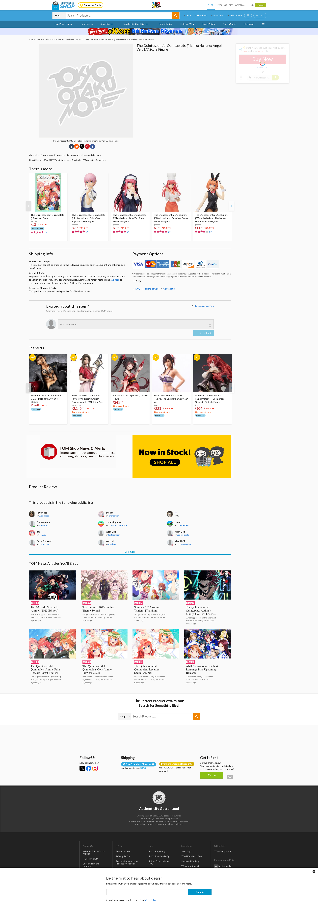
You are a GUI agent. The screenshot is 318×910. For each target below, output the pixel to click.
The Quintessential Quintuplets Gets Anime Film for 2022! (97, 669)
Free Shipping (165, 24)
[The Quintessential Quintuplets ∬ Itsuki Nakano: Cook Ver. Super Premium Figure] (171, 192)
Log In (251, 5)
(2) (169, 231)
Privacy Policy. (150, 900)
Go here (115, 279)
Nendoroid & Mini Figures (136, 24)
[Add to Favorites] (63, 176)
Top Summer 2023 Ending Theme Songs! (98, 608)
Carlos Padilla (183, 535)
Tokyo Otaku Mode (156, 5)
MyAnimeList (225, 865)
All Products (236, 15)
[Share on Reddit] (76, 146)
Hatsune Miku (187, 24)
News (219, 5)
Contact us (169, 288)
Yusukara (112, 544)
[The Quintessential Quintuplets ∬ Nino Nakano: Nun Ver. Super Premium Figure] (130, 192)
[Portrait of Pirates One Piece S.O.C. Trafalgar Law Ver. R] (48, 373)
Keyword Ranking (190, 861)
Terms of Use (152, 288)
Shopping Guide (92, 5)
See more (130, 551)
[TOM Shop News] (78, 451)
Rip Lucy (42, 535)
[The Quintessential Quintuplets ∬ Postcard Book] (48, 192)
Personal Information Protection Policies (127, 862)
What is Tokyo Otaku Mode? (94, 852)
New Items (202, 15)
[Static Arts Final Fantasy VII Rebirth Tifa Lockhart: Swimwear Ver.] (171, 373)
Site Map (185, 851)
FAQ (137, 288)
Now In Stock (229, 24)
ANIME (35, 603)
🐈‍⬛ (178, 516)
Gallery (228, 5)
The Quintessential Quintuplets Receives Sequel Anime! (146, 669)
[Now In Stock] (181, 456)
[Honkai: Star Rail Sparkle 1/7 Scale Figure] (130, 373)
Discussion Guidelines (204, 306)
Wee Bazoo (44, 516)
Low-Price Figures (63, 24)
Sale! (189, 15)
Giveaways (248, 24)
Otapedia (239, 5)
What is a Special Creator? (190, 867)
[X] (82, 768)
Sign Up (260, 5)
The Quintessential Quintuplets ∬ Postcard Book (47, 216)
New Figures (87, 24)
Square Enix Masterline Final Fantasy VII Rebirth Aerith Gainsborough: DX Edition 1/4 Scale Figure (87, 399)
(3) (46, 232)
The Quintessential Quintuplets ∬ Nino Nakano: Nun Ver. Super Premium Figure (129, 218)
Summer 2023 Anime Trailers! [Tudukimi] (147, 608)
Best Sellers (219, 15)
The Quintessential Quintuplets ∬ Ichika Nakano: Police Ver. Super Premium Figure (88, 218)
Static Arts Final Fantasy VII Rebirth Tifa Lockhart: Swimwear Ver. (171, 398)
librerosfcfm (113, 516)
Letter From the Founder (91, 864)
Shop (210, 5)
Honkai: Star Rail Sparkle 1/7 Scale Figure (130, 397)
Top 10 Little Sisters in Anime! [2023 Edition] (44, 608)
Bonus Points (208, 24)
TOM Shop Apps (222, 851)
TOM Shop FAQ (157, 851)
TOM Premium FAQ (159, 856)
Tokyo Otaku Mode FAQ (159, 862)
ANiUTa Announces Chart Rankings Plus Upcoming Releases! (202, 669)
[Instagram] (95, 768)
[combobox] (119, 15)
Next (231, 206)
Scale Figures (107, 24)
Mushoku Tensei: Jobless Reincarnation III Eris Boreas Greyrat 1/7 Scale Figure (209, 398)
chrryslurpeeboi (184, 544)
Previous (28, 206)
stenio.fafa (43, 525)
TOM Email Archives (191, 856)
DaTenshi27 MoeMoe (117, 525)
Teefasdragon (114, 535)
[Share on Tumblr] (71, 146)
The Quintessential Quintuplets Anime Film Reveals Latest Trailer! (45, 669)
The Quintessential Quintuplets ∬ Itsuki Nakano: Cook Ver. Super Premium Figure (171, 218)
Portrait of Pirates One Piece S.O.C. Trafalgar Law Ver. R (46, 397)
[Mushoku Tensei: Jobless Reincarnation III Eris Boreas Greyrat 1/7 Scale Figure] (212, 373)
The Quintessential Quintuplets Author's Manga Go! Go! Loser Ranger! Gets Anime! (199, 612)
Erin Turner (44, 544)
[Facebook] (88, 768)
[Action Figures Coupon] (159, 31)
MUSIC (190, 662)
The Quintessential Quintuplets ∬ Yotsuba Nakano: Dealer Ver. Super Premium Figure (212, 218)
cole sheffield (183, 525)
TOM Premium (90, 858)
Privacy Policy (123, 856)
